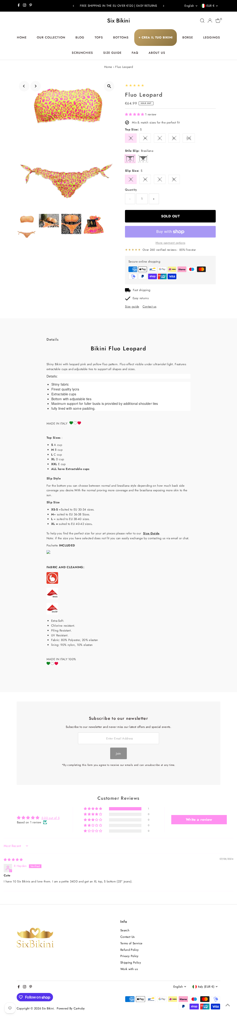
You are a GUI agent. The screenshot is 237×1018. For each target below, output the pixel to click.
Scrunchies (82, 53)
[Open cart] (217, 21)
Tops (99, 37)
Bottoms (121, 37)
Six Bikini (118, 20)
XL (174, 138)
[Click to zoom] (109, 86)
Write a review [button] (199, 819)
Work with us (129, 969)
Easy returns (141, 298)
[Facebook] (19, 5)
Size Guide (112, 53)
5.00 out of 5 (50, 818)
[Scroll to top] (227, 1005)
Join (118, 753)
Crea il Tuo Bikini (155, 37)
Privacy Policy (129, 956)
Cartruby (79, 1008)
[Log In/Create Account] (210, 21)
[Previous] (74, 6)
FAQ (135, 53)
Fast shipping (141, 290)
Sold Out (170, 216)
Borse (187, 37)
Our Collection (51, 37)
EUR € (210, 5)
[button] (135, 114)
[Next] (163, 6)
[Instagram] (24, 5)
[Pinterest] (30, 5)
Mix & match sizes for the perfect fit (156, 122)
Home (22, 37)
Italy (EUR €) (206, 986)
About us (157, 53)
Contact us (149, 306)
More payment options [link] (170, 243)
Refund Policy (129, 950)
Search (124, 930)
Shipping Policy (130, 962)
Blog (79, 37)
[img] (13, 859)
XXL (188, 138)
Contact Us (127, 937)
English (189, 5)
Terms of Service (131, 943)
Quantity (131, 189)
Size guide (132, 306)
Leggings (211, 37)
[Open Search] (202, 21)
